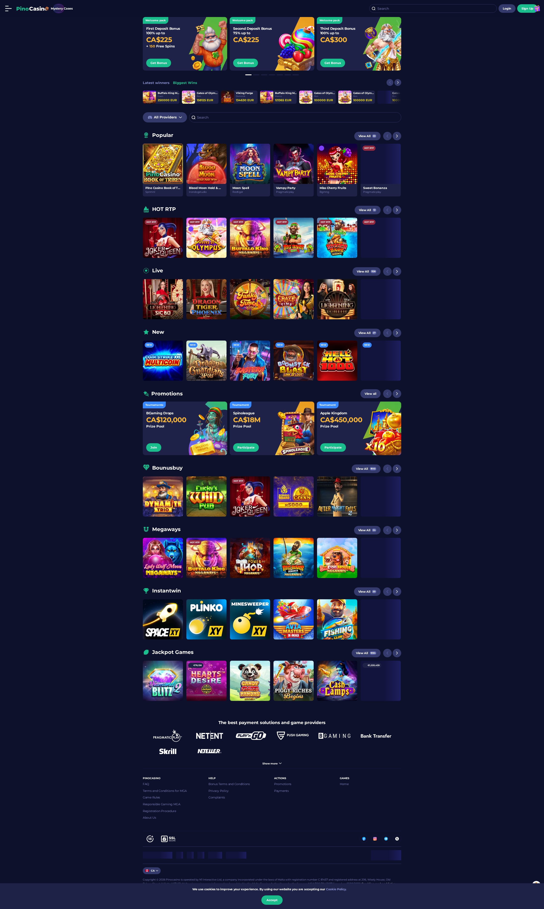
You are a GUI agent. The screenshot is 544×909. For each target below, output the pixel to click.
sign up (527, 8)
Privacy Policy (218, 791)
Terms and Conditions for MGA (165, 791)
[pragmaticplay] (168, 736)
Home (344, 784)
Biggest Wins (185, 83)
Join (153, 447)
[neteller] (210, 751)
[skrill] (168, 751)
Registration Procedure (159, 811)
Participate (246, 447)
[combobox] (433, 8)
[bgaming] (334, 736)
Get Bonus (158, 63)
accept (272, 900)
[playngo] (251, 736)
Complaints (216, 797)
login (507, 8)
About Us (149, 818)
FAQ (146, 784)
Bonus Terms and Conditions (229, 784)
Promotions (282, 784)
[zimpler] (376, 736)
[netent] (210, 736)
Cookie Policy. (336, 889)
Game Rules (151, 797)
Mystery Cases (58, 8)
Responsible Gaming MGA (161, 804)
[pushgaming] (293, 736)
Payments (281, 791)
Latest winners (156, 83)
